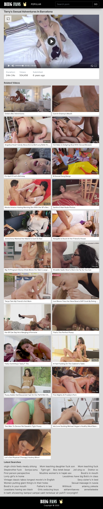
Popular (36, 4)
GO (95, 4)
